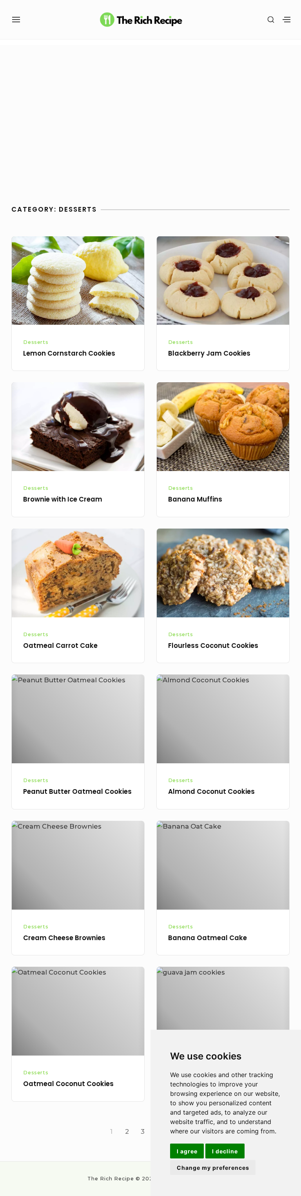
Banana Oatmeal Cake (207, 937)
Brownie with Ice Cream (62, 499)
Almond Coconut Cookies (211, 791)
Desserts (35, 342)
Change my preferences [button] (213, 1167)
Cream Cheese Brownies (64, 937)
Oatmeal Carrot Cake (60, 645)
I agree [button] (187, 1151)
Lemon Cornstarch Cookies (69, 353)
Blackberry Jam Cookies (209, 353)
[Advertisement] (151, 127)
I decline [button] (225, 1151)
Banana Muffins (195, 499)
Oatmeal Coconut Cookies (68, 1083)
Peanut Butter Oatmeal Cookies (77, 791)
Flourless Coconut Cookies (213, 645)
